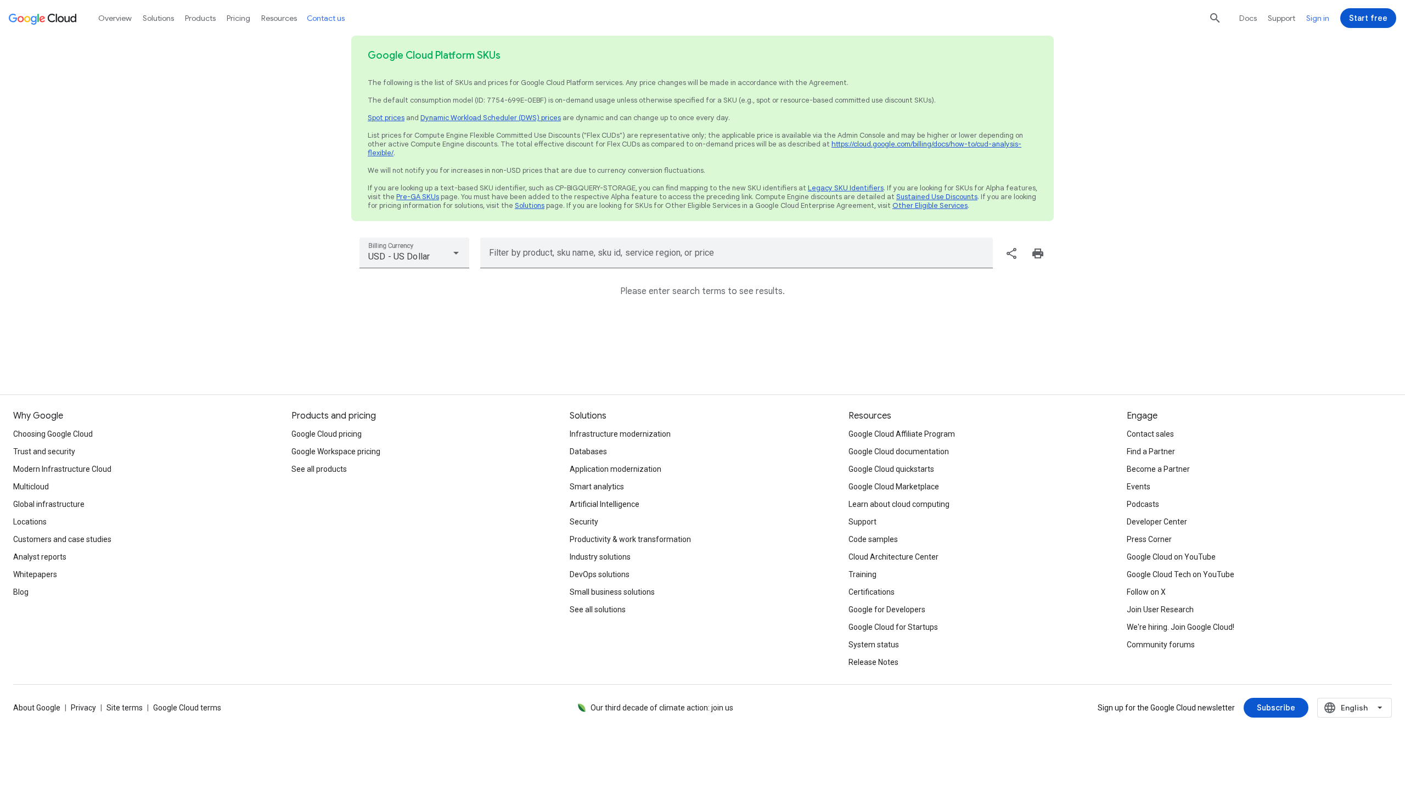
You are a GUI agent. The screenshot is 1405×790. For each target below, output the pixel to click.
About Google (36, 707)
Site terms (124, 707)
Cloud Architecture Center (893, 556)
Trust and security (44, 451)
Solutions (529, 205)
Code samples (873, 539)
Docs (1248, 18)
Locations (30, 521)
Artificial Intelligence (604, 504)
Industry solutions (600, 556)
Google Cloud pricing (326, 434)
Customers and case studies (62, 539)
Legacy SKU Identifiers (846, 188)
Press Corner (1149, 539)
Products (200, 18)
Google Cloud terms (187, 707)
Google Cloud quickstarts (891, 469)
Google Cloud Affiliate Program (901, 434)
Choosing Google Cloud (53, 434)
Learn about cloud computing (898, 504)
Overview (115, 18)
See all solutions (598, 609)
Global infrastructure (49, 504)
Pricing (238, 18)
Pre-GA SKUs (417, 196)
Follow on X (1146, 592)
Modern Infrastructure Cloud (62, 469)
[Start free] (1368, 18)
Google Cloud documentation (898, 451)
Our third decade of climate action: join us (662, 707)
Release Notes (873, 662)
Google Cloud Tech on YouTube (1180, 574)
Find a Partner (1151, 451)
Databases (588, 451)
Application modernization (615, 469)
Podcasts (1143, 504)
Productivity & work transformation (630, 539)
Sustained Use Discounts (936, 196)
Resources (279, 18)
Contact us (326, 18)
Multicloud (31, 486)
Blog (21, 592)
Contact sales (1150, 434)
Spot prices (386, 117)
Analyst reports (39, 556)
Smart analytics (597, 486)
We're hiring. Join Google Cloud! (1180, 627)
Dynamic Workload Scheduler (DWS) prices (490, 117)
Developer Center (1157, 521)
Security (584, 521)
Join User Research (1160, 609)
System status (873, 644)
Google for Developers (886, 609)
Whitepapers (35, 574)
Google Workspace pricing (335, 451)
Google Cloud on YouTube (1171, 556)
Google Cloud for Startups (893, 627)
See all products (319, 469)
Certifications (871, 592)
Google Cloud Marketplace (893, 486)
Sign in (1317, 18)
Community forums (1161, 644)
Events (1138, 486)
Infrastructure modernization (620, 434)
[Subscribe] (1276, 708)
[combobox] (414, 253)
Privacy (83, 707)
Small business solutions (612, 592)
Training (862, 574)
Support (1281, 18)
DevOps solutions (600, 574)
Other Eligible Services (930, 205)
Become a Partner (1158, 469)
